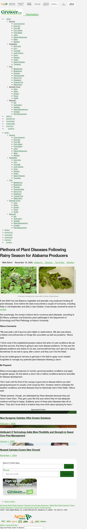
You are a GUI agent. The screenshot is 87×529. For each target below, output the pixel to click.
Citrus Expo (19, 507)
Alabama (38, 262)
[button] (31, 14)
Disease (48, 262)
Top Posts (59, 262)
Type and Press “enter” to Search (12, 527)
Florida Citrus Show (31, 507)
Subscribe (67, 474)
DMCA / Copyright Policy (9, 525)
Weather (70, 262)
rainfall (3, 309)
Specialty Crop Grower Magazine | (37, 505)
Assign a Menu (10, 501)
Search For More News (11, 463)
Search (68, 466)
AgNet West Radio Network (59, 505)
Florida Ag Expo (45, 507)
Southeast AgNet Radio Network (11, 505)
